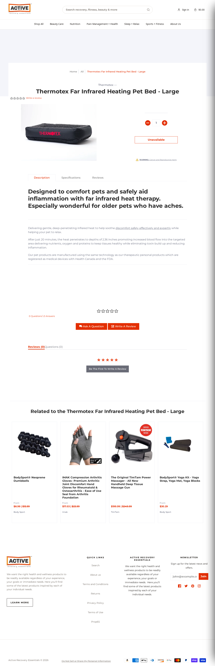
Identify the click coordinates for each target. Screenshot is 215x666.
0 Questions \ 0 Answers (42, 316)
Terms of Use (95, 612)
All (82, 71)
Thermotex (105, 85)
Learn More (20, 602)
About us (95, 574)
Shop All (39, 23)
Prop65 (95, 621)
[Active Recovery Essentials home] (20, 10)
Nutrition (75, 23)
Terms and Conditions (95, 584)
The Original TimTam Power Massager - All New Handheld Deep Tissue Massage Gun (131, 482)
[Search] (148, 9)
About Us (175, 23)
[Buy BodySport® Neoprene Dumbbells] (34, 444)
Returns (95, 593)
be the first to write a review (107, 368)
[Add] (164, 123)
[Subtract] (147, 123)
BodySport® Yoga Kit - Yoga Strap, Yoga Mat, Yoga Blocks (180, 479)
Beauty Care (56, 23)
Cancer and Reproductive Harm (158, 160)
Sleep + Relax (131, 23)
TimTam (115, 512)
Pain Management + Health (102, 23)
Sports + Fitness (155, 23)
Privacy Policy (95, 602)
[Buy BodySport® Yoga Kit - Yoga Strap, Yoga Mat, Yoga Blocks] (180, 444)
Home (73, 71)
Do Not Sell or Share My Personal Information (86, 661)
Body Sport (19, 512)
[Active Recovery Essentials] (19, 562)
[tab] (42, 177)
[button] (91, 326)
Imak (65, 512)
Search (96, 565)
